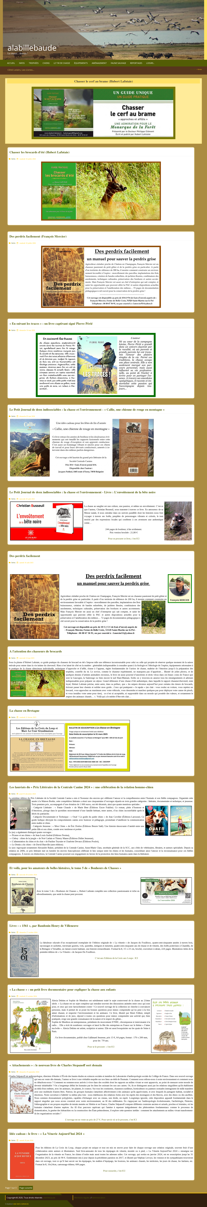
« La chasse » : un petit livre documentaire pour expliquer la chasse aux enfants (62, 989)
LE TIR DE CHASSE (62, 63)
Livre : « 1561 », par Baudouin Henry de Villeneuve (43, 925)
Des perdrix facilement (24, 556)
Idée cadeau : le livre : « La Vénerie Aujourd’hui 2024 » (47, 1133)
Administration (98, 1197)
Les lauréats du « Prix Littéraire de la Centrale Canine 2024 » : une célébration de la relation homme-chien (81, 787)
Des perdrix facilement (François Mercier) (38, 236)
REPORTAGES (136, 63)
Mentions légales (82, 1197)
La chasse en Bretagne (24, 710)
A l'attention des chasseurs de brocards (35, 651)
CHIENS (46, 63)
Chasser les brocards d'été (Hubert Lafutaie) (39, 152)
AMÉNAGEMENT (99, 63)
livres (13, 159)
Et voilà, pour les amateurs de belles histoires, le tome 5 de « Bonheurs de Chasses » (65, 868)
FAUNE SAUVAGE (118, 63)
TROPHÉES (34, 63)
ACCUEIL (11, 63)
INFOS (22, 63)
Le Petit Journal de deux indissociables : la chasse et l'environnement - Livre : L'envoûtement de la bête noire (82, 492)
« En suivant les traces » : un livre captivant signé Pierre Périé (51, 323)
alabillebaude (32, 47)
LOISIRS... (150, 63)
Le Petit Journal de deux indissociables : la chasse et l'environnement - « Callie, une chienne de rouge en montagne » (87, 409)
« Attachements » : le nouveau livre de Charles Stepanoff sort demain (55, 1065)
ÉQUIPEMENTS (81, 63)
